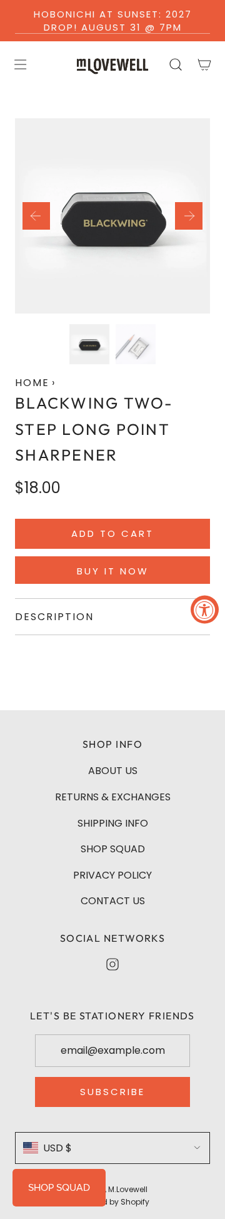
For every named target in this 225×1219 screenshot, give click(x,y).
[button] (36, 216)
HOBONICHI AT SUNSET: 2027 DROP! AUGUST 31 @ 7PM (113, 21)
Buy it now (113, 571)
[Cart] (203, 64)
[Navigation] (20, 64)
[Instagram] (113, 964)
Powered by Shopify (112, 1201)
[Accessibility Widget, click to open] (205, 610)
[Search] (175, 64)
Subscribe (112, 1091)
